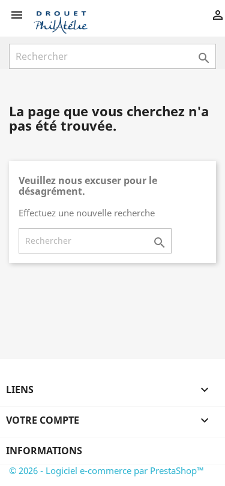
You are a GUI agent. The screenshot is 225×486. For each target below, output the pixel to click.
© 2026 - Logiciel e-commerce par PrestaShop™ (106, 470)
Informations (44, 450)
